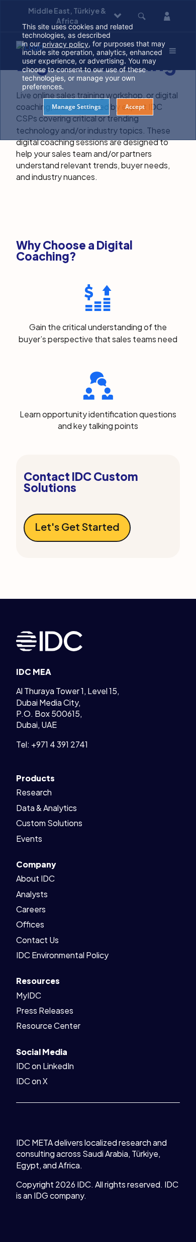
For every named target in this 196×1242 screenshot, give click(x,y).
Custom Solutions (49, 823)
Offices (30, 924)
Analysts (32, 894)
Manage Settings (76, 106)
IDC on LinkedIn (45, 1066)
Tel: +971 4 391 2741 (52, 744)
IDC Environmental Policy (62, 955)
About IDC (35, 878)
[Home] (49, 640)
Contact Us (37, 940)
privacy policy (65, 44)
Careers (31, 909)
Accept (135, 106)
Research (34, 792)
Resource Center (48, 1025)
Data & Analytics (46, 807)
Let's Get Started (77, 526)
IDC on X (32, 1081)
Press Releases (44, 1010)
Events (29, 838)
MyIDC (28, 995)
